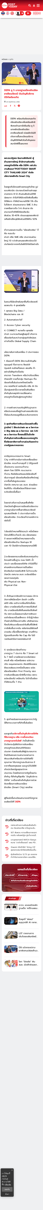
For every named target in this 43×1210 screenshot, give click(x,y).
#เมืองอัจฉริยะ (32, 886)
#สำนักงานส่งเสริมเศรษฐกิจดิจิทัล (24, 880)
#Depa (34, 875)
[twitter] (14, 106)
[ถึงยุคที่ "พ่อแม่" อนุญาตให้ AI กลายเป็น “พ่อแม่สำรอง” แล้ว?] (11, 921)
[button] (33, 5)
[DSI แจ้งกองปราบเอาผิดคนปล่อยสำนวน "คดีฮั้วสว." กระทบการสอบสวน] (11, 949)
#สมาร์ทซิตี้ (9, 875)
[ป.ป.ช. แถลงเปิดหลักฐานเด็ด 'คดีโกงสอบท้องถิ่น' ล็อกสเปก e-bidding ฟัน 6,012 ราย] (11, 907)
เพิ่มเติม (8, 1184)
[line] (19, 106)
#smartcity (23, 875)
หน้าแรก (5, 59)
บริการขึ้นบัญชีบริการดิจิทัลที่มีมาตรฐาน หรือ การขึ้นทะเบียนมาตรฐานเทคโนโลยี (21, 737)
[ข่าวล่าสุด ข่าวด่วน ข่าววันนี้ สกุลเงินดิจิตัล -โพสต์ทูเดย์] (9, 5)
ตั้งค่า (7, 1194)
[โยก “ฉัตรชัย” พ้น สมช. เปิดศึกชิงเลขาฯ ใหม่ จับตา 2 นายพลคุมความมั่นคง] (11, 963)
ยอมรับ (7, 1189)
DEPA (18, 801)
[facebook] (10, 106)
